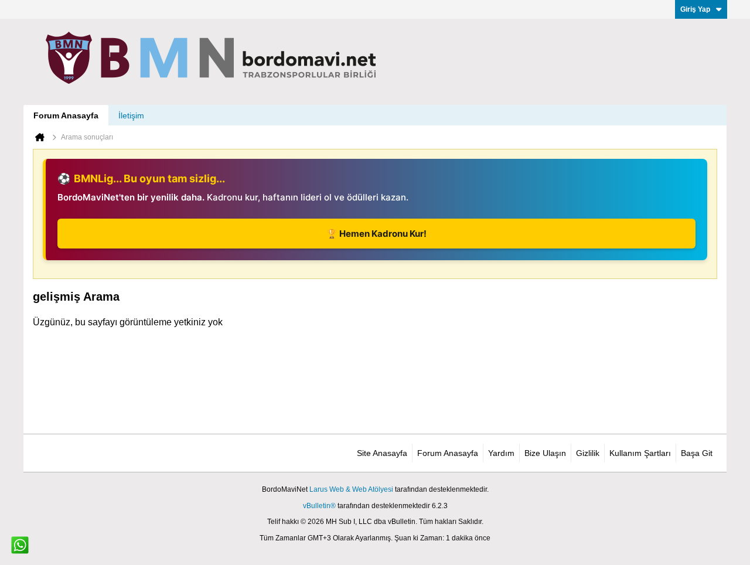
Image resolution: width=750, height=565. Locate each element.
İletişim (131, 115)
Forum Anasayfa (65, 115)
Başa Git (696, 453)
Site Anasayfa (382, 453)
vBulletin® (319, 506)
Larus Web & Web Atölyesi (351, 489)
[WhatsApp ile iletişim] (20, 545)
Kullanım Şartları (640, 453)
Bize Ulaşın (545, 453)
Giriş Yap (695, 9)
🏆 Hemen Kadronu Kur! (376, 233)
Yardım (501, 453)
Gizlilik (587, 453)
